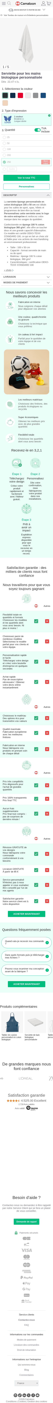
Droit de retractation (26, 1350)
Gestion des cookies (37, 1401)
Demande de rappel (26, 1222)
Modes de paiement (26, 1340)
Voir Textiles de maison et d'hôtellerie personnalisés (25, 15)
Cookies (22, 1401)
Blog (26, 1370)
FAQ (26, 1325)
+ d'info (7, 270)
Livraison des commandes (26, 1345)
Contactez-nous (26, 1320)
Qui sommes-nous (26, 1365)
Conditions (11, 1401)
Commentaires (26, 1375)
